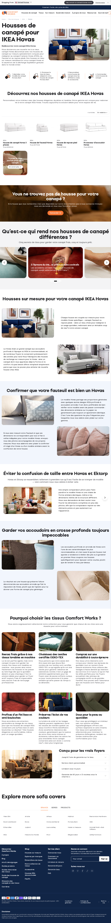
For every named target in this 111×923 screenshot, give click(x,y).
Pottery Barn (73, 822)
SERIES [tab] (54, 807)
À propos (5, 855)
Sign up (104, 859)
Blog (3, 859)
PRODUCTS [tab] (65, 807)
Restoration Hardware (98, 816)
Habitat (71, 816)
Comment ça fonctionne (53, 857)
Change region (100, 2)
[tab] (52, 281)
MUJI (48, 835)
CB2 (91, 822)
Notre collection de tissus (32, 865)
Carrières (5, 887)
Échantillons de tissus (33, 860)
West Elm (6, 816)
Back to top (103, 902)
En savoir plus (14, 167)
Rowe (27, 822)
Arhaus (49, 816)
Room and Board (9, 822)
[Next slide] (106, 262)
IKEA (5, 835)
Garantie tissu (54, 870)
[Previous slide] (4, 262)
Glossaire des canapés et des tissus (10, 882)
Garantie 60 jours (55, 866)
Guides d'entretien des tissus (9, 871)
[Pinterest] (78, 871)
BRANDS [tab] (44, 807)
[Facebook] (82, 871)
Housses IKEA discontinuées (30, 874)
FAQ (49, 873)
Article (27, 816)
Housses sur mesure (33, 853)
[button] (102, 113)
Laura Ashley (51, 827)
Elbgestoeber (73, 835)
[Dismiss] (108, 2)
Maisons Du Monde (32, 835)
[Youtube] (92, 871)
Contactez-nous (54, 853)
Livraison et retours (56, 862)
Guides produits (8, 866)
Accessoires (29, 870)
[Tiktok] (87, 871)
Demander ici (55, 213)
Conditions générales (68, 902)
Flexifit (27, 879)
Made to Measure (74, 827)
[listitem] (15, 134)
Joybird (27, 827)
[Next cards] (105, 497)
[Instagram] (73, 871)
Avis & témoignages (9, 862)
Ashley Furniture (95, 835)
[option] (55, 262)
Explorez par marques (33, 856)
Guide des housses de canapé (10, 876)
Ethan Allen (7, 827)
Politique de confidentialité (86, 902)
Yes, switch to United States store (79, 2)
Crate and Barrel (53, 822)
